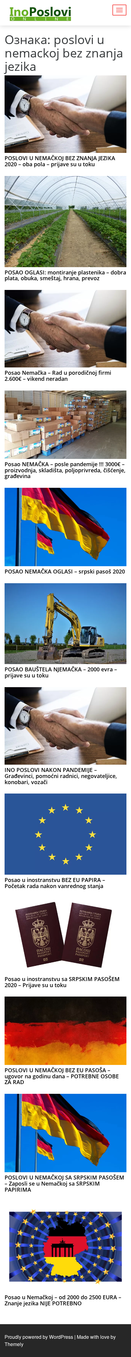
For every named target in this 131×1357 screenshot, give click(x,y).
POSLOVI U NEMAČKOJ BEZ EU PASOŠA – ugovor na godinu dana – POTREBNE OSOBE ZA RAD (62, 1076)
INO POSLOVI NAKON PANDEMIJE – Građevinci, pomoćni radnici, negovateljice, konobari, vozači (61, 776)
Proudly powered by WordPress (39, 1336)
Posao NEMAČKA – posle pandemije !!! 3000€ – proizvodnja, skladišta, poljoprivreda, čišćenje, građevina (65, 470)
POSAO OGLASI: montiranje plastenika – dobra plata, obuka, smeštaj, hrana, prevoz (65, 275)
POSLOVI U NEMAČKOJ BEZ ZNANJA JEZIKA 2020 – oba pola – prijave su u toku (60, 161)
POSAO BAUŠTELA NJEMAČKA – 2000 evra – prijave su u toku (61, 672)
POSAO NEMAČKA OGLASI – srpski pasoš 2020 (65, 571)
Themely (14, 1344)
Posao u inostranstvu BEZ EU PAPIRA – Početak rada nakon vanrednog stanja (55, 883)
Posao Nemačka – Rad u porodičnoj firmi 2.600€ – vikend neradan (58, 375)
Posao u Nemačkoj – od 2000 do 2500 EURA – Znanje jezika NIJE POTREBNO (63, 1300)
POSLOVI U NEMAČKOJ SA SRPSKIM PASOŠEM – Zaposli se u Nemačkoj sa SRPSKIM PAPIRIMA (64, 1183)
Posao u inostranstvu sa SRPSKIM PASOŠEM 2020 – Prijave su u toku (62, 982)
